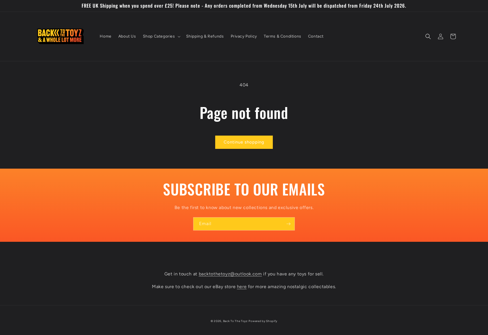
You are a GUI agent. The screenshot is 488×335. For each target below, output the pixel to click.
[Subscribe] (288, 223)
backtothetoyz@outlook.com (230, 274)
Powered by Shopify (263, 321)
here (242, 286)
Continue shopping (244, 142)
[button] (161, 36)
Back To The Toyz (235, 321)
